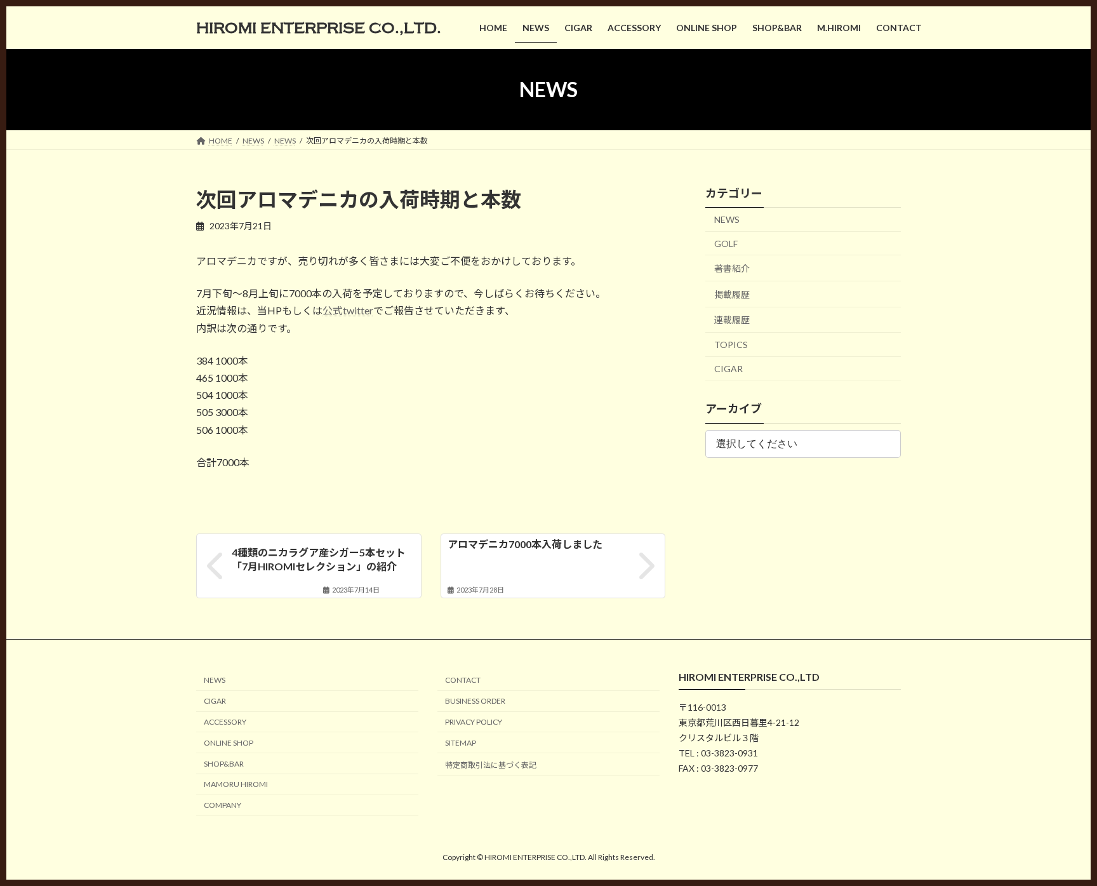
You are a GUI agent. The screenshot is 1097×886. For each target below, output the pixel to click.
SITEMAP (460, 743)
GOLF (726, 243)
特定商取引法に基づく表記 (490, 765)
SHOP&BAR (224, 764)
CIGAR (728, 368)
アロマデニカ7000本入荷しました (525, 544)
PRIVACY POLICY (473, 722)
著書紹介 (732, 268)
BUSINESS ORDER (475, 701)
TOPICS (731, 344)
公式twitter (347, 310)
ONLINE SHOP (228, 743)
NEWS (727, 219)
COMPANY (222, 805)
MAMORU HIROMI (236, 784)
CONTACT (463, 680)
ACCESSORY (225, 722)
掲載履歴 (732, 294)
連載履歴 (732, 320)
